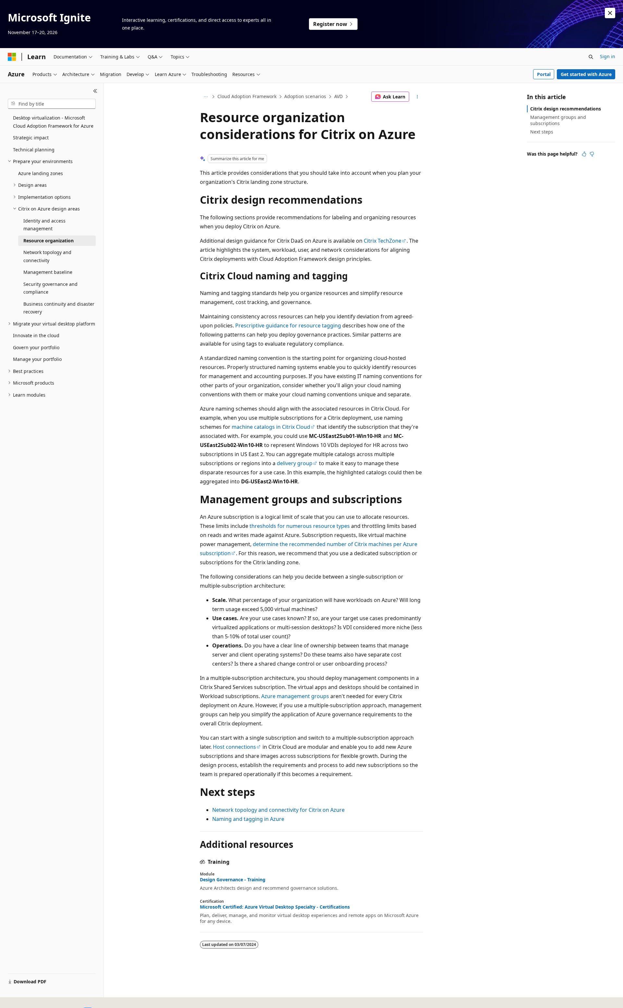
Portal (544, 74)
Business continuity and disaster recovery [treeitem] (58, 308)
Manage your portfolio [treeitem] (37, 359)
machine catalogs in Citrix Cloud (271, 426)
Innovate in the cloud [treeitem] (36, 335)
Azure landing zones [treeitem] (40, 173)
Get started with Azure (586, 74)
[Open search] (590, 57)
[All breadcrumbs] (205, 97)
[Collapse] (95, 91)
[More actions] (417, 97)
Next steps (541, 132)
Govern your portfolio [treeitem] (36, 347)
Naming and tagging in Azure (248, 819)
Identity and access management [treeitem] (44, 225)
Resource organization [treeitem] (48, 240)
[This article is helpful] (584, 154)
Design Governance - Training (232, 880)
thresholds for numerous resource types (300, 526)
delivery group (294, 463)
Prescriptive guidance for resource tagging (288, 325)
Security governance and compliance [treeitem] (50, 288)
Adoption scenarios (305, 96)
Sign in (607, 56)
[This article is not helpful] (592, 154)
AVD (338, 96)
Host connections (234, 746)
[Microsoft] (12, 57)
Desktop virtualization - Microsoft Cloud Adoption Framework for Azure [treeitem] (53, 122)
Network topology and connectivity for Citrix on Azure (278, 809)
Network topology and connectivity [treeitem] (47, 256)
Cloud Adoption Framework (246, 96)
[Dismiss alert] (610, 13)
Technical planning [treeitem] (34, 150)
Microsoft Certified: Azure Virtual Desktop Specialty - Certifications (275, 907)
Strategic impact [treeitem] (31, 137)
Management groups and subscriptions (558, 120)
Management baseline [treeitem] (47, 272)
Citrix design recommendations (565, 109)
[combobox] (52, 104)
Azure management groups (295, 696)
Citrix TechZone (382, 240)
